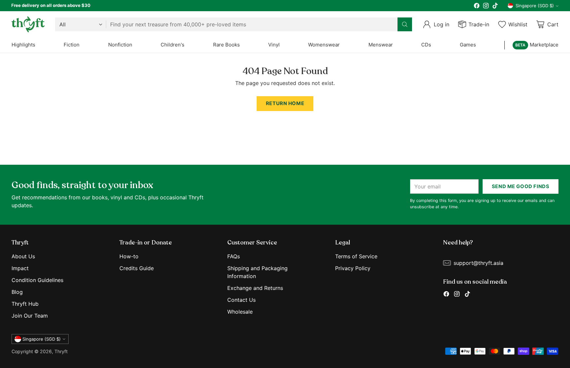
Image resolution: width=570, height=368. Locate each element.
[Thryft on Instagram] (486, 6)
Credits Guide (136, 268)
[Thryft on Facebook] (476, 6)
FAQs (233, 256)
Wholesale (240, 311)
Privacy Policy (352, 268)
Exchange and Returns (255, 288)
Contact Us (241, 300)
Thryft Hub (25, 303)
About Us (23, 256)
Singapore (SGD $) (535, 5)
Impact (20, 268)
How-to (129, 256)
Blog (17, 292)
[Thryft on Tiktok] (495, 6)
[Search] (404, 24)
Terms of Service (356, 256)
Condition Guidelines (37, 280)
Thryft (61, 351)
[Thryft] (28, 24)
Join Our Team (30, 315)
